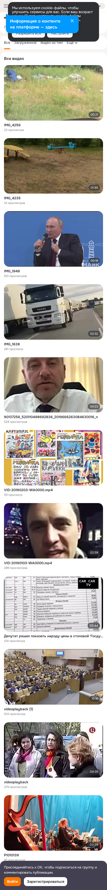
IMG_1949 (12, 271)
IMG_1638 (12, 344)
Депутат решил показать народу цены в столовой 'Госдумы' (53, 636)
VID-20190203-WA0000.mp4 (28, 490)
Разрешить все (28, 33)
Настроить (60, 33)
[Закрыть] (72, 21)
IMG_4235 (12, 198)
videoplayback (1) (18, 709)
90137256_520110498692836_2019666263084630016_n (51, 417)
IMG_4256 (12, 125)
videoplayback (16, 782)
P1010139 (11, 855)
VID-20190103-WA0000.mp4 (28, 563)
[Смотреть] (53, 93)
